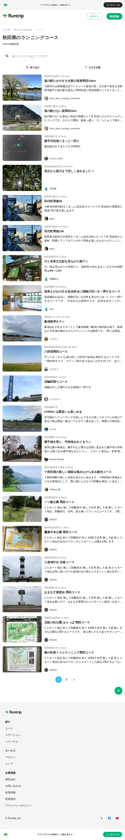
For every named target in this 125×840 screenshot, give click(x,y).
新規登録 (114, 16)
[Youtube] (117, 818)
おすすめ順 (94, 67)
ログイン (94, 16)
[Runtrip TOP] (13, 16)
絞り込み (34, 67)
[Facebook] (109, 818)
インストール (113, 5)
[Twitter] (101, 818)
